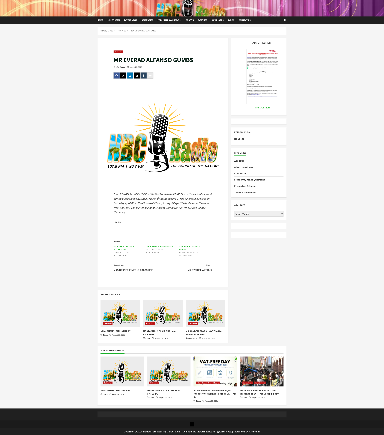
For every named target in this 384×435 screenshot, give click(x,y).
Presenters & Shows (168, 20)
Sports (190, 20)
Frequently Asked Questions (249, 179)
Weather (202, 20)
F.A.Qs (231, 20)
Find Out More (262, 107)
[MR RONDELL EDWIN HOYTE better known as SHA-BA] (205, 313)
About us (239, 160)
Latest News (130, 20)
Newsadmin (192, 338)
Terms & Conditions (245, 192)
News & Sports (213, 383)
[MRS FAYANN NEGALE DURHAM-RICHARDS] (163, 313)
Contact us (245, 20)
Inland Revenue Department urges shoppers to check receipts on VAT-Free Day (215, 394)
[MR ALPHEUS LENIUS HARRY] (120, 313)
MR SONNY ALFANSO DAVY (159, 246)
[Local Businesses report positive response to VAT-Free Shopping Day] (262, 371)
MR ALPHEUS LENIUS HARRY (115, 331)
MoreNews (239, 431)
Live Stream (114, 20)
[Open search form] (285, 20)
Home (100, 20)
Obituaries (147, 20)
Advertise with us (243, 167)
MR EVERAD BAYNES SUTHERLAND (124, 248)
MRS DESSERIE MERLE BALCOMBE (133, 268)
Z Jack (105, 335)
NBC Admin (120, 67)
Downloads (218, 20)
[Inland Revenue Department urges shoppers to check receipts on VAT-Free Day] (215, 371)
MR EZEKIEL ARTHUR (200, 268)
